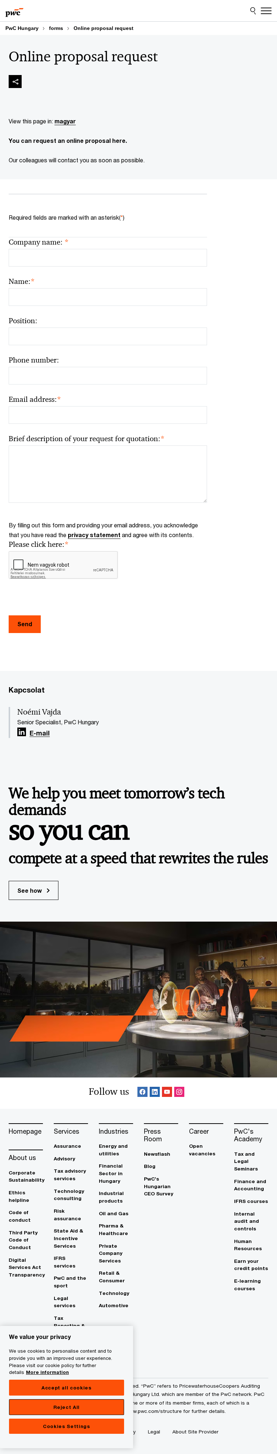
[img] (15, 81)
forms (56, 28)
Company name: (39, 242)
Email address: (35, 399)
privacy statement (94, 534)
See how (30, 890)
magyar (65, 121)
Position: (23, 320)
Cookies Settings (66, 1426)
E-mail (40, 733)
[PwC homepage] (14, 11)
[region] (66, 1387)
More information (47, 1372)
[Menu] (266, 11)
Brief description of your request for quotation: (86, 439)
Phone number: (34, 360)
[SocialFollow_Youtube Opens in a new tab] (167, 1093)
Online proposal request (103, 28)
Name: (22, 281)
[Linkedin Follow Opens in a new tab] (21, 732)
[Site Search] (253, 10)
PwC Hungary (22, 28)
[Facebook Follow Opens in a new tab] (142, 1093)
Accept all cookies (66, 1388)
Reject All (66, 1407)
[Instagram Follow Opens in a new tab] (179, 1093)
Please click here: (39, 544)
